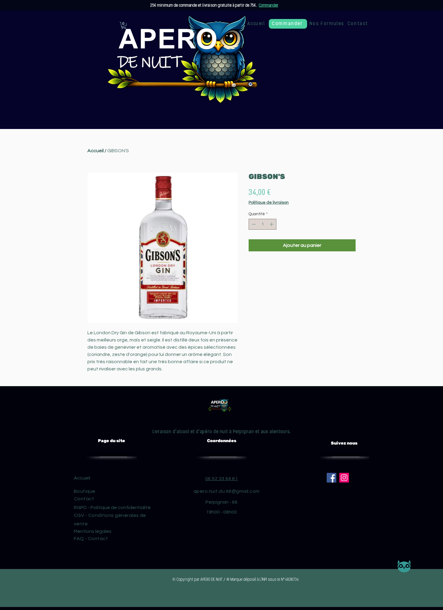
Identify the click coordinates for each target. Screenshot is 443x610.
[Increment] (272, 224)
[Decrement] (253, 224)
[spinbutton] (263, 224)
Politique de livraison (269, 202)
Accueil (95, 150)
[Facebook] (331, 478)
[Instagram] (344, 478)
